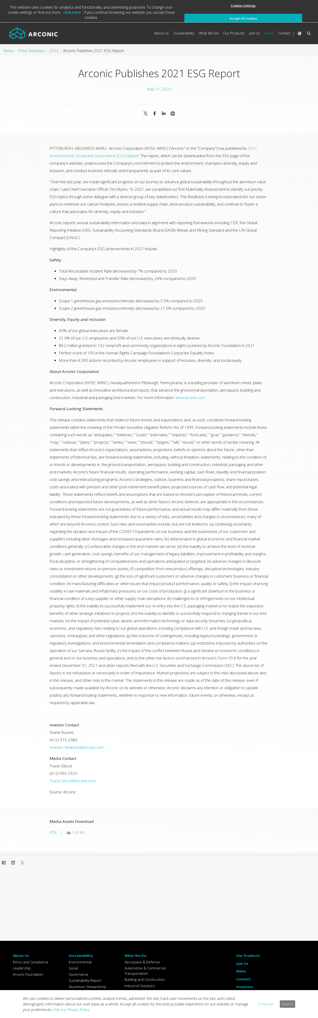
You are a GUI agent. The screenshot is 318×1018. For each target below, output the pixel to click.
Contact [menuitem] (284, 33)
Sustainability (81, 955)
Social (73, 968)
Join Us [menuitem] (254, 33)
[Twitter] (22, 862)
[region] (159, 11)
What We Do (135, 955)
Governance (78, 974)
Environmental (80, 962)
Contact (243, 979)
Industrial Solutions (140, 985)
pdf (53, 832)
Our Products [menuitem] (234, 33)
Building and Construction (145, 979)
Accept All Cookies (243, 18)
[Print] (173, 113)
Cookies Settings (243, 5)
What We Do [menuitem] (208, 33)
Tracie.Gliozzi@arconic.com (73, 780)
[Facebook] (154, 113)
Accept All (287, 1004)
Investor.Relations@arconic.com (77, 747)
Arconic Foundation (28, 974)
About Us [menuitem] (161, 33)
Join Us (242, 963)
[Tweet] (145, 113)
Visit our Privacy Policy (71, 1009)
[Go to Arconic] (33, 33)
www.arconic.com (190, 397)
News (241, 971)
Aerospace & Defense (142, 962)
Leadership (22, 968)
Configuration (266, 1004)
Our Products (248, 955)
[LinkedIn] (163, 113)
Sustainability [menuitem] (183, 33)
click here (72, 12)
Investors (244, 986)
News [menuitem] (269, 33)
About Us (21, 955)
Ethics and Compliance (30, 962)
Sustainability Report (85, 980)
